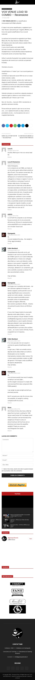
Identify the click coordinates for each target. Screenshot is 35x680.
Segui (30, 538)
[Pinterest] (11, 125)
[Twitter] (7, 125)
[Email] (27, 125)
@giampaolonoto (13, 538)
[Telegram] (23, 125)
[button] (2, 2)
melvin (10, 214)
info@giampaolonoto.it (21, 657)
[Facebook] (3, 125)
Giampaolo (11, 233)
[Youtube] (26, 668)
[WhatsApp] (15, 125)
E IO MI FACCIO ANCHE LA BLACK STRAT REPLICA (25, 136)
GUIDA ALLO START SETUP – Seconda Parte (9, 136)
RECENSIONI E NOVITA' (6, 8)
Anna (9, 407)
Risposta (10, 157)
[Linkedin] (19, 125)
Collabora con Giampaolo (23, 648)
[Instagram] (13, 668)
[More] (31, 125)
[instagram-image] (7, 548)
